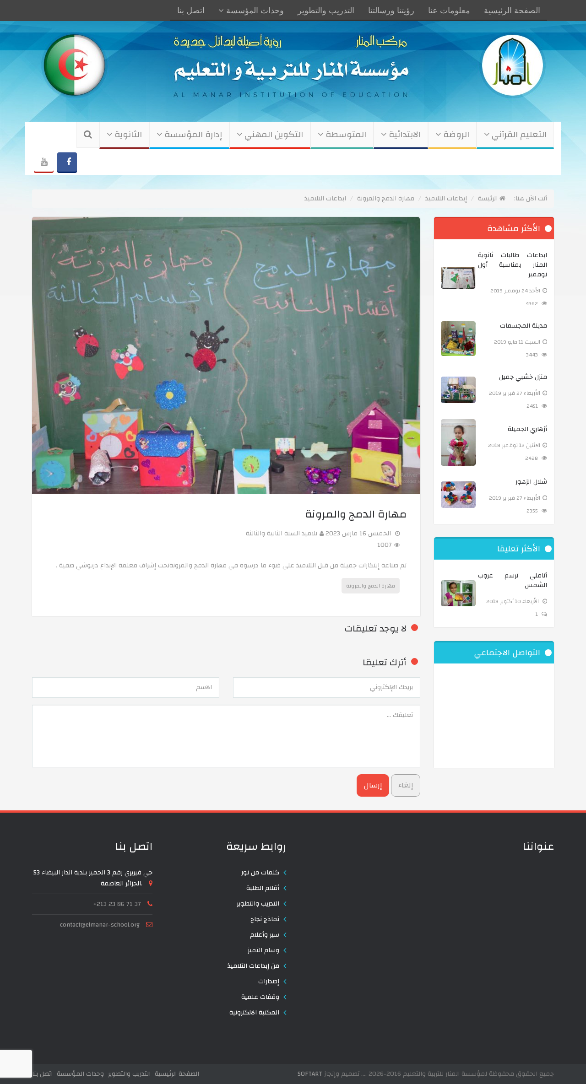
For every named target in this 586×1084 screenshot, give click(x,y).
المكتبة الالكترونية (254, 1012)
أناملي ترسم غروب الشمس (512, 580)
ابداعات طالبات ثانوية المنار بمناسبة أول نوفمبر (512, 265)
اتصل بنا (191, 10)
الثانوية (127, 135)
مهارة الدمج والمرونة (370, 586)
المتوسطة (344, 135)
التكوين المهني (272, 135)
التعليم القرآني (518, 135)
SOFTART (310, 1073)
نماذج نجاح (264, 919)
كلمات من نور (260, 872)
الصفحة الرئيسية (512, 10)
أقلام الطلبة (262, 888)
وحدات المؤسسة (254, 10)
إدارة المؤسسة (192, 135)
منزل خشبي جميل (523, 377)
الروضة (455, 135)
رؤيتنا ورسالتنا (391, 10)
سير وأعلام (264, 934)
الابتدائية (403, 135)
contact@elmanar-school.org (100, 924)
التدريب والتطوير (326, 10)
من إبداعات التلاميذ (253, 965)
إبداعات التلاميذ (446, 198)
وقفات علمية (260, 997)
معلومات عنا (449, 10)
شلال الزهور (531, 482)
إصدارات (268, 981)
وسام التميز (263, 950)
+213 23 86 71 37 (117, 904)
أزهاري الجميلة (527, 429)
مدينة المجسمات (523, 326)
